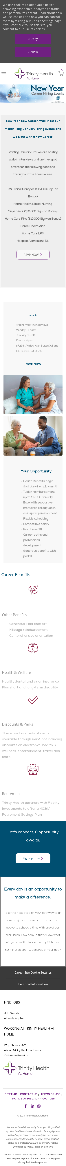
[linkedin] (32, 1105)
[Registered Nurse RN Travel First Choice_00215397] (33, 282)
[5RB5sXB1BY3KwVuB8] (33, 275)
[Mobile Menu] (3, 73)
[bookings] (33, 873)
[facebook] (25, 1105)
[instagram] (39, 1105)
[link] (33, 74)
